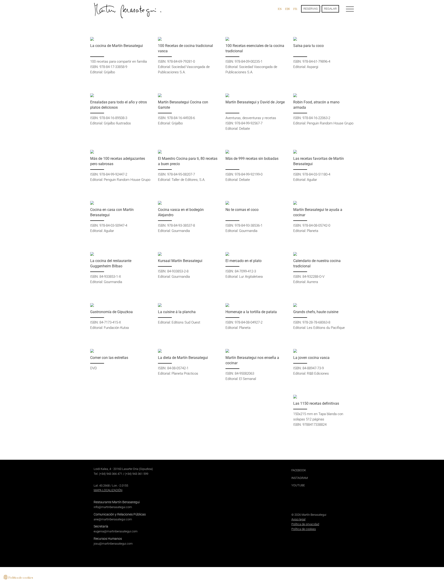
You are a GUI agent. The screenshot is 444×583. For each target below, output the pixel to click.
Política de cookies (303, 529)
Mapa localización (108, 490)
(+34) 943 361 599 (136, 473)
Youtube (298, 485)
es (280, 8)
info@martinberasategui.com (113, 507)
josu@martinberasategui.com (113, 543)
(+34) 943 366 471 (110, 473)
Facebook (298, 470)
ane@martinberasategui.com (113, 519)
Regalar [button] (330, 8)
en (287, 8)
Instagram (299, 478)
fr (295, 8)
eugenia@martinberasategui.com (116, 531)
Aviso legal (298, 519)
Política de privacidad (305, 524)
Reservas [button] (310, 8)
